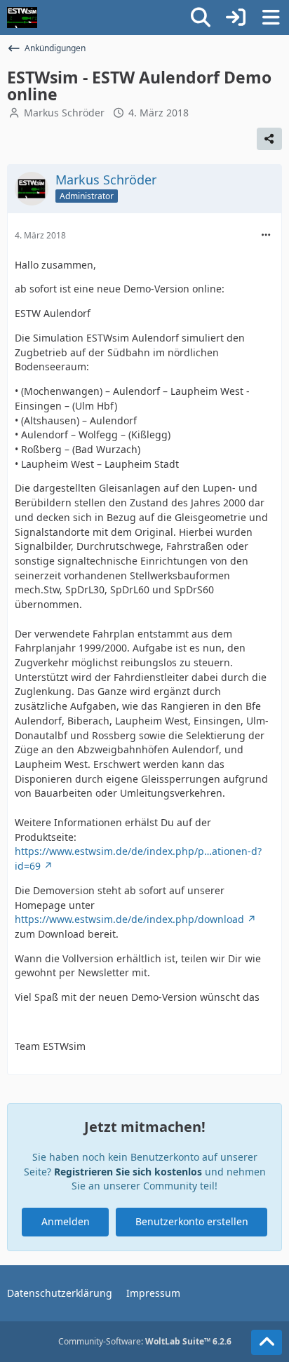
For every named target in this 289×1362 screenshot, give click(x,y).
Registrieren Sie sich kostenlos (128, 1171)
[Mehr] (266, 235)
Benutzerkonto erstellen (191, 1221)
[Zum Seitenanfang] (266, 1342)
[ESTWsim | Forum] (22, 18)
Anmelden (65, 1221)
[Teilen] (269, 139)
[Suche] (201, 18)
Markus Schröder (64, 112)
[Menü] (271, 18)
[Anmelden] (236, 17)
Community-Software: (144, 1341)
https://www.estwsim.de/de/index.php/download (129, 919)
